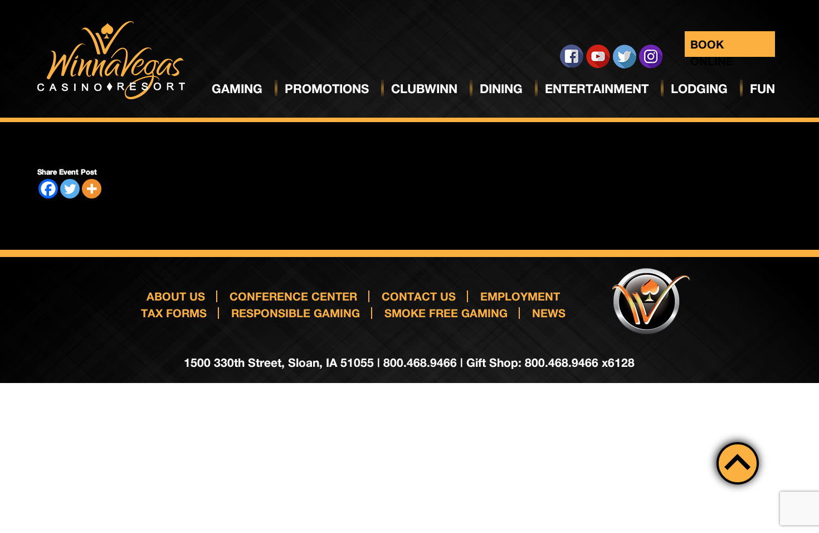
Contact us (419, 296)
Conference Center (293, 296)
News (549, 312)
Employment (520, 296)
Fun (762, 88)
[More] (91, 188)
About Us (176, 296)
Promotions (327, 88)
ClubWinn (424, 88)
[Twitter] (70, 188)
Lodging (699, 88)
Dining (501, 88)
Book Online (711, 47)
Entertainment (597, 88)
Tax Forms (174, 312)
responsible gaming (295, 312)
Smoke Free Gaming (446, 312)
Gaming (237, 88)
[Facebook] (48, 188)
